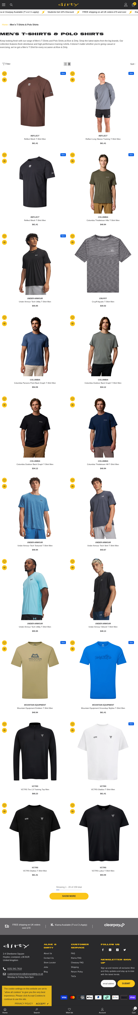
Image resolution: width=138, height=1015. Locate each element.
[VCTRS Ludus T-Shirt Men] (103, 833)
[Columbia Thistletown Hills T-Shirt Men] (103, 182)
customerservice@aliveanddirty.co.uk (25, 974)
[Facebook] (103, 950)
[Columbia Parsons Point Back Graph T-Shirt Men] (35, 345)
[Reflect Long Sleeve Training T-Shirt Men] (103, 101)
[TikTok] (117, 950)
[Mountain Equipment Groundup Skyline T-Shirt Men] (103, 670)
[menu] (3, 4)
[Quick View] (4, 79)
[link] (36, 1010)
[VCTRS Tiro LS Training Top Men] (35, 751)
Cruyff (103, 298)
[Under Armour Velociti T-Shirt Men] (103, 589)
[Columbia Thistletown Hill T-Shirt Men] (103, 426)
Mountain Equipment (35, 705)
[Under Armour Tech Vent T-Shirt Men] (103, 507)
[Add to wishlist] (4, 73)
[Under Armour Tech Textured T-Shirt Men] (35, 507)
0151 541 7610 (14, 969)
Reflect (35, 136)
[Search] (11, 4)
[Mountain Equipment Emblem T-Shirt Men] (35, 670)
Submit (126, 983)
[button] (65, 64)
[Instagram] (110, 950)
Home (5, 25)
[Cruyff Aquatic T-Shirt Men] (103, 263)
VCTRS (35, 786)
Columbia (103, 217)
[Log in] (126, 4)
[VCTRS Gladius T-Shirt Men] (103, 751)
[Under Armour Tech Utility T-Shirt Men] (35, 263)
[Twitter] (125, 950)
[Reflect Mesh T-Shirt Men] (35, 101)
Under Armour (35, 298)
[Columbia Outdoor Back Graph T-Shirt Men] (103, 345)
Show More (69, 896)
